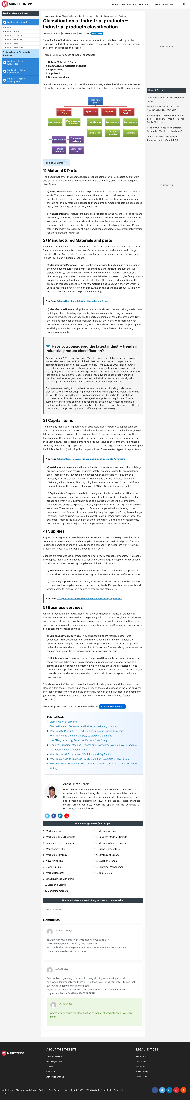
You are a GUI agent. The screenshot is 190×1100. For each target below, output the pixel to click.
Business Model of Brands (113, 837)
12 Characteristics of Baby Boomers (69, 749)
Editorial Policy (142, 1071)
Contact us (51, 1071)
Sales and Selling (56, 884)
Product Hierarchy (13, 39)
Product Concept (13, 31)
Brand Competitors (109, 849)
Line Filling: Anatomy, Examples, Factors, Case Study (78, 740)
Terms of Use (141, 1076)
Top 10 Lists (105, 873)
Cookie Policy (141, 1061)
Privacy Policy (142, 1056)
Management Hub (55, 849)
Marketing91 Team (54, 1061)
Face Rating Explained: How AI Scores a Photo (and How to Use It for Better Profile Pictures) (165, 118)
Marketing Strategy (56, 855)
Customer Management (111, 867)
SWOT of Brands (108, 861)
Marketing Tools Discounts (60, 837)
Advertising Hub (54, 861)
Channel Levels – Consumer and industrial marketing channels (83, 726)
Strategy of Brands (109, 855)
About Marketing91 (54, 1056)
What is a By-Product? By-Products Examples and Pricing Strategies (87, 731)
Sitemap (49, 1066)
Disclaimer (140, 1066)
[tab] (20, 22)
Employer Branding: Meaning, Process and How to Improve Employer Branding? (93, 745)
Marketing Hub (54, 831)
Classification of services (63, 721)
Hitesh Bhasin (80, 783)
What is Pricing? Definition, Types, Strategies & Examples (81, 735)
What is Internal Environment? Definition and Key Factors (81, 754)
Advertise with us (55, 1076)
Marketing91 (17, 4)
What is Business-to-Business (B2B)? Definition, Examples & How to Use (89, 759)
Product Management (112, 706)
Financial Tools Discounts (60, 843)
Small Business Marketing (60, 878)
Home (45, 16)
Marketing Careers (57, 890)
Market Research (55, 873)
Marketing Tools (107, 831)
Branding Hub (53, 867)
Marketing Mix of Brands (112, 843)
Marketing (55, 16)
